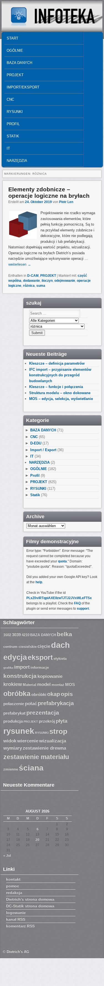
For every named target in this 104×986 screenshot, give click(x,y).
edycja (15, 657)
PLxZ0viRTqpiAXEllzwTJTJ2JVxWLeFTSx (59, 598)
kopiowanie (49, 676)
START (12, 38)
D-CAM (33, 276)
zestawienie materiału (36, 756)
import (22, 667)
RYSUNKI (15, 112)
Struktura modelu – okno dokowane (59, 393)
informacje (40, 667)
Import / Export (43, 450)
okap (53, 694)
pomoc (12, 886)
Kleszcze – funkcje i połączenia (56, 387)
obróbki (38, 694)
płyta (61, 721)
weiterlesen (19, 264)
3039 (16, 634)
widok (9, 740)
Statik (13, 136)
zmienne (10, 769)
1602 (7, 635)
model (44, 684)
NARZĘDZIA (17, 161)
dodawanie (31, 281)
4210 (25, 635)
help (38, 582)
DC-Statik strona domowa (30, 906)
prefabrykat (14, 713)
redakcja (14, 892)
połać (31, 703)
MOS (70, 684)
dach (60, 644)
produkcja (13, 721)
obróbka (17, 693)
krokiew (12, 684)
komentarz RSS (20, 926)
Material (29, 685)
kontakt (13, 879)
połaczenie (13, 703)
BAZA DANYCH (19, 63)
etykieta (60, 659)
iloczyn (47, 281)
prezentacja (42, 712)
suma (40, 286)
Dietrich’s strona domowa (30, 899)
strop (58, 731)
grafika (8, 667)
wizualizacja (52, 740)
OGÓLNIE (15, 50)
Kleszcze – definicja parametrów (57, 363)
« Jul (7, 856)
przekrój (47, 721)
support (83, 609)
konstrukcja (20, 676)
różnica (29, 286)
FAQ (77, 603)
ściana (31, 767)
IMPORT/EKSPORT (23, 87)
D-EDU (35, 443)
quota (62, 561)
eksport (40, 657)
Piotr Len (66, 202)
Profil (13, 124)
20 (37, 840)
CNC (10, 99)
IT (8, 148)
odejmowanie (64, 281)
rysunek (18, 730)
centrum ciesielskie (20, 647)
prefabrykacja (56, 703)
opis (67, 694)
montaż (58, 685)
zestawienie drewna (44, 748)
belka (64, 634)
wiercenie (27, 740)
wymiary (12, 748)
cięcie (43, 646)
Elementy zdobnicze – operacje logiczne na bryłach (49, 192)
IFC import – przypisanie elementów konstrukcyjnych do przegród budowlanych (60, 375)
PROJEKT (15, 75)
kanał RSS (15, 919)
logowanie (16, 912)
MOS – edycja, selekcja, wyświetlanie (61, 399)
